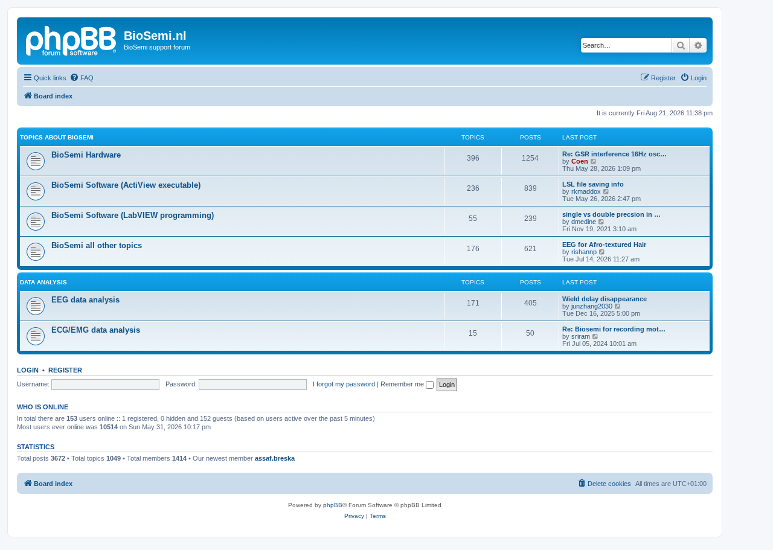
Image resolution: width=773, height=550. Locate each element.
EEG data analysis (85, 299)
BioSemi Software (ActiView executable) (125, 185)
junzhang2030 (591, 306)
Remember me (403, 384)
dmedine (583, 221)
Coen (579, 161)
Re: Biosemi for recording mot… (614, 329)
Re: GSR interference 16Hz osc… (614, 154)
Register (65, 370)
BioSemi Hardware (86, 154)
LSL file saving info (593, 184)
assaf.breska (275, 458)
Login (28, 370)
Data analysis (43, 282)
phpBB (332, 505)
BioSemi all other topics (96, 245)
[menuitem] (81, 78)
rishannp (584, 251)
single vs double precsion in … (611, 214)
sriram (580, 336)
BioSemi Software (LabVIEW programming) (132, 215)
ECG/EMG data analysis (95, 329)
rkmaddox (586, 191)
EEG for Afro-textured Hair (604, 244)
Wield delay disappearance (604, 298)
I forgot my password (344, 384)
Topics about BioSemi (57, 137)
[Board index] (72, 39)
